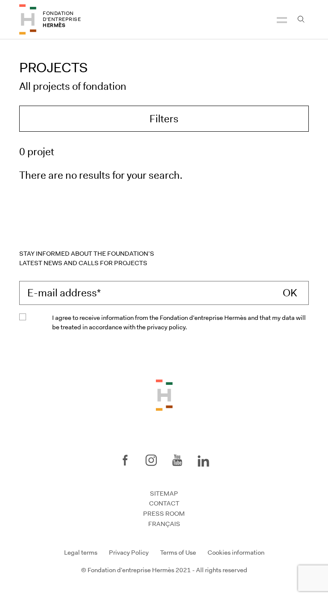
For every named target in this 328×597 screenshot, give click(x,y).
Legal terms (80, 552)
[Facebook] (125, 460)
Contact (164, 503)
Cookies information (236, 552)
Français (164, 524)
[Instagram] (151, 460)
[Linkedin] (203, 459)
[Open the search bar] (301, 19)
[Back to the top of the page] (164, 395)
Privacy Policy (129, 552)
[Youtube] (177, 460)
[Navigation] (281, 19)
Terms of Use (178, 552)
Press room (164, 513)
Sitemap (164, 493)
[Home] (27, 19)
